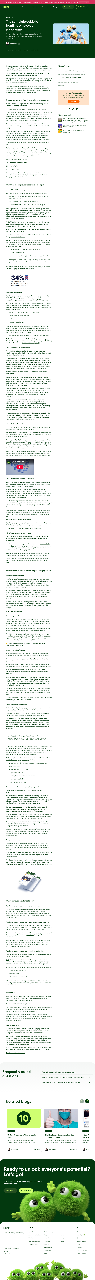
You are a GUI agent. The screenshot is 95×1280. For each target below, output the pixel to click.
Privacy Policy (7, 1248)
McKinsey (40, 300)
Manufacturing (48, 1247)
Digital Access (31, 1238)
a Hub (40, 406)
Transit (46, 1235)
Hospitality (47, 1238)
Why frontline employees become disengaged (71, 74)
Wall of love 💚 (81, 1235)
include (47, 967)
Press (78, 1244)
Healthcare (47, 1241)
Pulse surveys (10, 628)
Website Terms (16, 1248)
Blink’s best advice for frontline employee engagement (70, 78)
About (78, 1232)
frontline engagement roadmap (40, 713)
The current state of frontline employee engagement (73, 71)
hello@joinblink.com (82, 1253)
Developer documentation (84, 1250)
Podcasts (62, 1241)
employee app (17, 862)
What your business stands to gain (68, 82)
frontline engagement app (15, 590)
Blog (61, 1232)
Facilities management (50, 1232)
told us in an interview (18, 237)
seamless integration (42, 581)
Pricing (55, 7)
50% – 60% (20, 816)
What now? (61, 85)
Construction (47, 1250)
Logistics (46, 1244)
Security (6, 1251)
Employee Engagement (33, 1241)
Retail (45, 1253)
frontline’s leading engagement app (17, 760)
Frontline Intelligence (32, 1244)
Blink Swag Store (81, 1241)
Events (62, 1235)
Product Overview (32, 1232)
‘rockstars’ (41, 351)
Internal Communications (34, 1235)
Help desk (79, 1247)
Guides (62, 1238)
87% (40, 927)
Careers (79, 1238)
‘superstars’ (34, 358)
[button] (16, 7)
